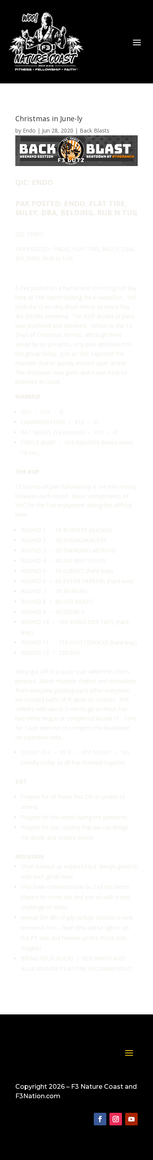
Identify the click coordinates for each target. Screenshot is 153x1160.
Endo (29, 130)
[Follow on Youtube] (131, 1119)
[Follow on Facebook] (100, 1119)
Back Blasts (94, 130)
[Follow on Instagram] (115, 1119)
